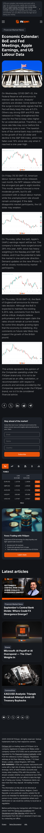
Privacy (4, 824)
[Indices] (38, 466)
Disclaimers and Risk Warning (13, 813)
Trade (37, 481)
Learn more (22, 555)
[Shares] (12, 466)
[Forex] (5, 466)
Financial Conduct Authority (25, 754)
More (22, 503)
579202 (26, 757)
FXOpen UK (6, 746)
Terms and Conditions (22, 811)
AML (25, 824)
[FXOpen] (22, 22)
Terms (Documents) (15, 824)
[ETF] (18, 466)
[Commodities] (25, 466)
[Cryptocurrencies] (32, 466)
